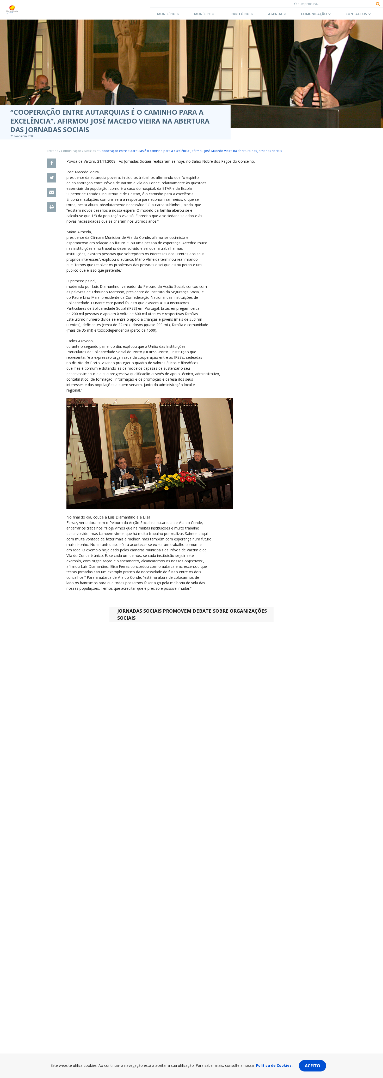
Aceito (312, 1066)
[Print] (51, 207)
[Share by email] (51, 192)
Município (166, 13)
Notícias (90, 151)
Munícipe (202, 13)
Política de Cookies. (274, 1065)
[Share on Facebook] (51, 163)
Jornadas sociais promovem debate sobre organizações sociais (192, 614)
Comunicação (314, 13)
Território (239, 13)
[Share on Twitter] (51, 177)
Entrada (52, 151)
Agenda (275, 13)
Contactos (356, 13)
